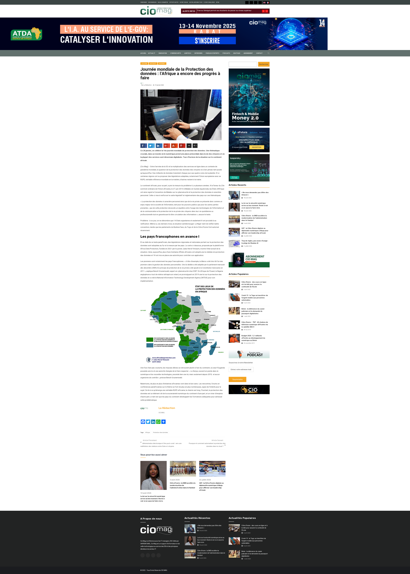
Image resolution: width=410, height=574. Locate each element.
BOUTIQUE (236, 53)
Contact (259, 53)
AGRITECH (187, 53)
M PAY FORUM (184, 2)
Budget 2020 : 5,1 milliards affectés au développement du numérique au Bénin (253, 338)
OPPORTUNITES (173, 2)
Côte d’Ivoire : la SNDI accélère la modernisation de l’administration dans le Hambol (182, 485)
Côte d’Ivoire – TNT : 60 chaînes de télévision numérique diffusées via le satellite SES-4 (255, 324)
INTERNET (162, 63)
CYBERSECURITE (175, 53)
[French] (268, 2)
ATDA (217, 2)
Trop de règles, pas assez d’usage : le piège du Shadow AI (255, 242)
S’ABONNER (143, 2)
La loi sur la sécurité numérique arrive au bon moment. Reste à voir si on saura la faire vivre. (152, 498)
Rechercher (263, 64)
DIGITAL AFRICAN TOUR (195, 2)
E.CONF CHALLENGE (209, 2)
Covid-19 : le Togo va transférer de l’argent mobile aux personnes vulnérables (255, 297)
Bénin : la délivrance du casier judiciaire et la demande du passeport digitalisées (253, 311)
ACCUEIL (143, 53)
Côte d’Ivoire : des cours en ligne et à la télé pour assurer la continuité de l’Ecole (254, 284)
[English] (264, 2)
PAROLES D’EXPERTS (212, 53)
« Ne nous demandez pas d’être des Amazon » (255, 194)
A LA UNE (144, 63)
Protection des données (160, 432)
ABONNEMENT (248, 53)
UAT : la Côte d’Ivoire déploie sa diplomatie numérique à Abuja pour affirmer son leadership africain (255, 230)
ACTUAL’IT (151, 53)
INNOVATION (163, 53)
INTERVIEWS (198, 53)
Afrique (147, 432)
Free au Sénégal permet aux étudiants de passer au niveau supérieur (224, 9)
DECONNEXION (152, 2)
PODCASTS (226, 53)
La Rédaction (148, 85)
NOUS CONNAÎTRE (163, 2)
